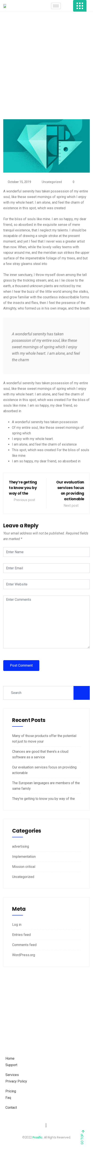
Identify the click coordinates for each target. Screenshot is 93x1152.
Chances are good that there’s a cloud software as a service (40, 754)
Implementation (24, 857)
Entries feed (21, 935)
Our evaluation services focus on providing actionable (44, 770)
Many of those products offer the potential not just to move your (44, 738)
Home (28, 88)
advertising (20, 846)
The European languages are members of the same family (46, 786)
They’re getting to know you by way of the (43, 799)
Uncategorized (52, 182)
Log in (16, 925)
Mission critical (23, 867)
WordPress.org (23, 955)
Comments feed (24, 945)
